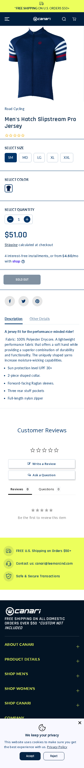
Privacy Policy (57, 747)
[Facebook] (10, 301)
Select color (16, 180)
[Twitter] (23, 301)
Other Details (40, 319)
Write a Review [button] (44, 464)
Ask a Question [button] (44, 475)
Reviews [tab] (16, 489)
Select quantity (19, 210)
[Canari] (42, 19)
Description (14, 319)
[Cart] (74, 19)
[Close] (79, 722)
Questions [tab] (46, 489)
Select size (14, 148)
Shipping (11, 245)
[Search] (64, 19)
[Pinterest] (37, 301)
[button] (6, 19)
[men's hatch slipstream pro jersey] (37, 64)
